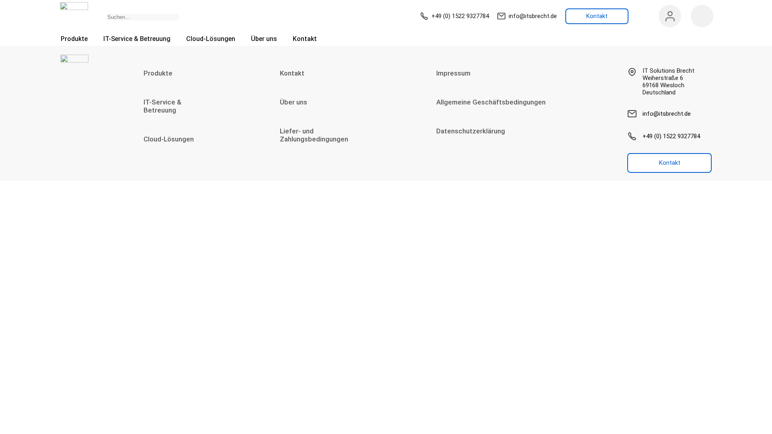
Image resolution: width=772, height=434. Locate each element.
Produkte (74, 39)
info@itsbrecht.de (533, 16)
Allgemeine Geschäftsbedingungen (491, 102)
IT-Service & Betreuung (136, 39)
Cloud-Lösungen (210, 39)
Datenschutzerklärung (470, 131)
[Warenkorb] (702, 16)
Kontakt (305, 39)
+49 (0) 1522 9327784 (460, 16)
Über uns (264, 39)
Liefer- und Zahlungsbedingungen (314, 135)
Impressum (453, 73)
